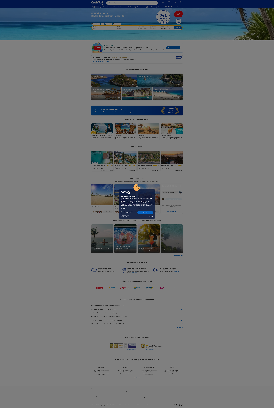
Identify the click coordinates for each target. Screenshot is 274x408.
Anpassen (128, 212)
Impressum (151, 216)
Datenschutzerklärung (125, 215)
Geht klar (145, 212)
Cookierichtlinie (124, 216)
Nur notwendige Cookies (148, 191)
